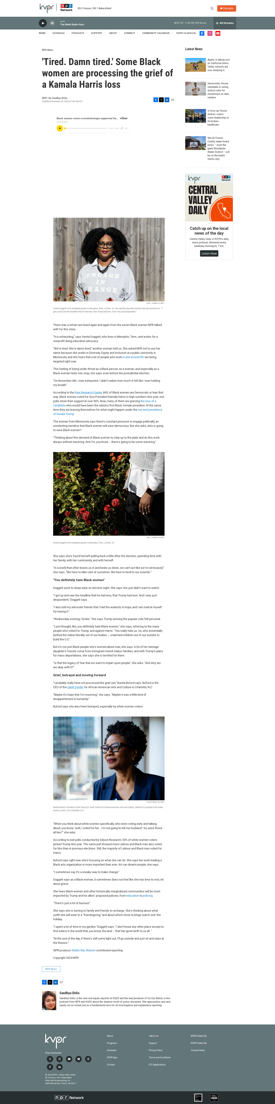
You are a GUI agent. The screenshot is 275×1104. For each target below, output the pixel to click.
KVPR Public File (199, 1043)
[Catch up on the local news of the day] (209, 197)
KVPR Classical (186, 33)
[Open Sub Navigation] (48, 33)
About (113, 33)
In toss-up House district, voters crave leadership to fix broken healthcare (218, 117)
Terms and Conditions (160, 1057)
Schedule (59, 33)
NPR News (47, 49)
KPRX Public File (199, 1036)
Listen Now (209, 253)
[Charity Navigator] (214, 1098)
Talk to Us (154, 1036)
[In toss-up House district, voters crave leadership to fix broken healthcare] (195, 116)
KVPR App (112, 1057)
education (132, 895)
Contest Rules (198, 1050)
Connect (129, 33)
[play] (42, 23)
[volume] (52, 23)
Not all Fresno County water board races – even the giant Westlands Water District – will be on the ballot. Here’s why (218, 148)
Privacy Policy (155, 1050)
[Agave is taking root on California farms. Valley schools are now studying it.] (195, 65)
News (42, 33)
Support (96, 33)
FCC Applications (157, 1065)
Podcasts (78, 33)
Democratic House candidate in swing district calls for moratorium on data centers (218, 90)
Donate (228, 8)
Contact (111, 1065)
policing (148, 895)
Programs (112, 1043)
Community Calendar (156, 33)
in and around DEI (133, 357)
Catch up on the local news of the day (209, 231)
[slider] (57, 23)
